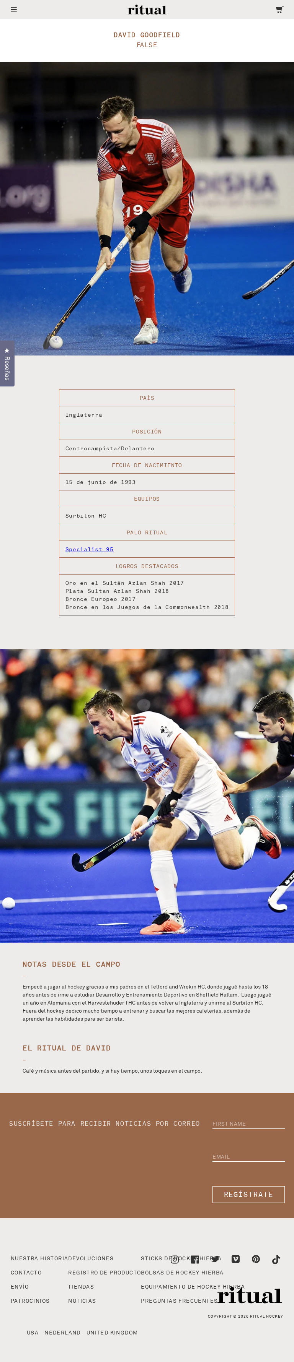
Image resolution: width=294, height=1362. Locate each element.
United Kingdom (112, 1333)
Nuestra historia (39, 1258)
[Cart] (280, 9)
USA (33, 1333)
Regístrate (249, 1194)
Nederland (62, 1333)
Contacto (26, 1273)
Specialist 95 (89, 549)
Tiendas (81, 1287)
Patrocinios (30, 1301)
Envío (20, 1287)
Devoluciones (91, 1258)
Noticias (82, 1301)
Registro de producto (104, 1273)
